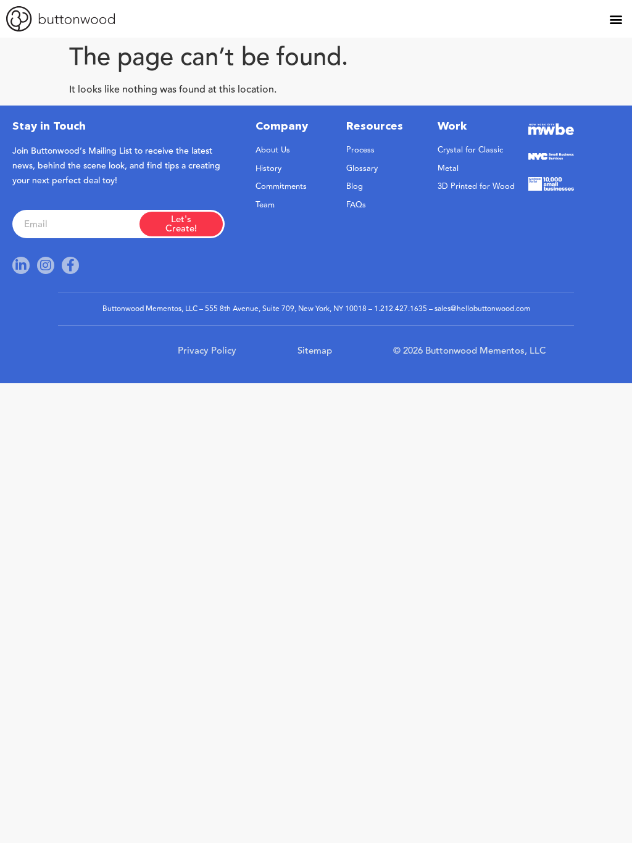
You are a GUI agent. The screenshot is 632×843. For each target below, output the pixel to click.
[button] (615, 19)
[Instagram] (45, 265)
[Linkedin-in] (21, 265)
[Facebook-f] (70, 265)
